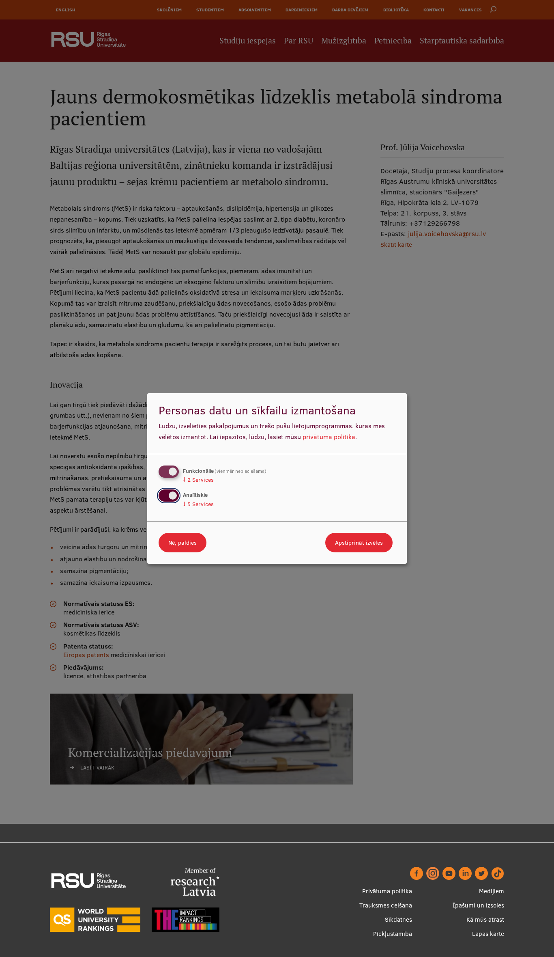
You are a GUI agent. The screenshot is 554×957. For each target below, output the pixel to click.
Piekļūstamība (392, 933)
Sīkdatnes (398, 919)
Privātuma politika (387, 891)
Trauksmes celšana (385, 905)
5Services (198, 504)
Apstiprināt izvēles (359, 543)
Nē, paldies (182, 543)
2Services (198, 480)
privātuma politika (329, 436)
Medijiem (491, 891)
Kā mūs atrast (485, 919)
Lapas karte (488, 933)
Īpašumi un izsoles (478, 905)
